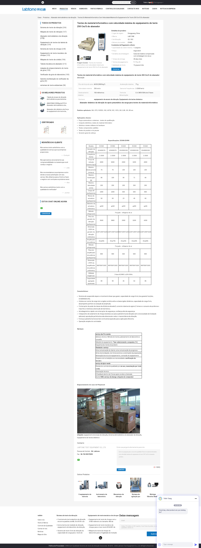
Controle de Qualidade (115, 9)
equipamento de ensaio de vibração (96, 435)
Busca (133, 2)
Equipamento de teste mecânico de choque (103, 515)
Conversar (116, 69)
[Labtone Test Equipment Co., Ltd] (34, 9)
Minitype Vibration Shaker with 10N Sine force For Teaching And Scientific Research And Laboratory (153, 495)
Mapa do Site (42, 534)
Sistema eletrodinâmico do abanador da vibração (124, 435)
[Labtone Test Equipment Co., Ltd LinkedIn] (43, 2)
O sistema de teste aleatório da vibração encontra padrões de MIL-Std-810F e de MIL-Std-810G (71, 521)
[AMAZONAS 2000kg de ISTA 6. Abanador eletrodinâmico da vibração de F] (42, 104)
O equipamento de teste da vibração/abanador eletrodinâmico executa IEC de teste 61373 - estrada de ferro (84, 495)
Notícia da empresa (167, 9)
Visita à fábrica (96, 9)
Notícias (145, 9)
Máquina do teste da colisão (50, 60)
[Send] (195, 544)
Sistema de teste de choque (50, 49)
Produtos (64, 9)
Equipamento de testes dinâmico (88, 437)
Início (54, 9)
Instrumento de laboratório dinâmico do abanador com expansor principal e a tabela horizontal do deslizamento (102, 495)
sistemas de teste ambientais (51, 85)
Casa (39, 17)
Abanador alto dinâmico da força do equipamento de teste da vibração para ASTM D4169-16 (58, 111)
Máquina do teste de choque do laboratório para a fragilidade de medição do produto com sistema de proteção (103, 532)
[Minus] (196, 498)
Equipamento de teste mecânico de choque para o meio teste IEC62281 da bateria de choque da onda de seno (102, 526)
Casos (154, 9)
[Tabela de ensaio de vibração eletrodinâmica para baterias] (42, 98)
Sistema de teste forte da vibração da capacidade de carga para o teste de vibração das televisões (71, 532)
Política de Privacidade (56, 546)
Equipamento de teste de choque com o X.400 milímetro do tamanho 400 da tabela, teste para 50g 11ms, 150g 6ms (102, 521)
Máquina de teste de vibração (51, 32)
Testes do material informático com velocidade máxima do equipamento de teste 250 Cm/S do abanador (92, 65)
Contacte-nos (133, 9)
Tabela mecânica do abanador (51, 64)
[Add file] (159, 544)
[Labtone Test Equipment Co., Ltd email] (43, 208)
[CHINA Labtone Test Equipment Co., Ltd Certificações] (46, 130)
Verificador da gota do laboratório (52, 75)
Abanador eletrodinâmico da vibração (63, 17)
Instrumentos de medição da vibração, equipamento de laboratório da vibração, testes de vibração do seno (71, 526)
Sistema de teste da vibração (51, 28)
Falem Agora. (148, 2)
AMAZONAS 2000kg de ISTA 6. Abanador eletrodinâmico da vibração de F (57, 105)
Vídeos (73, 9)
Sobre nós (83, 9)
